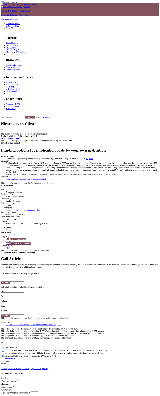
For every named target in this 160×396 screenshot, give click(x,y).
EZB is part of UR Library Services (15, 369)
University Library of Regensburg (15, 11)
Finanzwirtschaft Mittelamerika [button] (18, 243)
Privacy (45, 369)
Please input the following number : (15, 393)
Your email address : (9, 381)
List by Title (11, 47)
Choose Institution (13, 69)
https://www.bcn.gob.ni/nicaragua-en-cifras (23, 210)
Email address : (7, 387)
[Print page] (6, 19)
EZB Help (10, 87)
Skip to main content (9, 2)
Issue (3, 306)
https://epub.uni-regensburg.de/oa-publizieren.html (26, 179)
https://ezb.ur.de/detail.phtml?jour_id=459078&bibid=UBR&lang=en (33, 324)
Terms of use (10, 359)
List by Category (12, 50)
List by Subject (12, 45)
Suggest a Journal (13, 67)
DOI (3, 278)
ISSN (3, 291)
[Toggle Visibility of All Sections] (2, 129)
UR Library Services (14, 89)
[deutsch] (16, 19)
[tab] (80, 136)
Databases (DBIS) (13, 24)
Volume (4, 301)
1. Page (4, 311)
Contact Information (14, 65)
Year (3, 296)
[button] (19, 136)
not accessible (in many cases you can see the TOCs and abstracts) (31, 356)
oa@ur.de (89, 159)
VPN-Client (11, 28)
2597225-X (10, 234)
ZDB (8, 248)
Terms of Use (11, 82)
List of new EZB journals (16, 52)
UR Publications (12, 26)
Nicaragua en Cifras (18, 123)
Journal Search (12, 43)
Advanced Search (43, 117)
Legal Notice (35, 369)
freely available (11, 347)
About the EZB (12, 84)
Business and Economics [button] (16, 239)
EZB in (12, 91)
